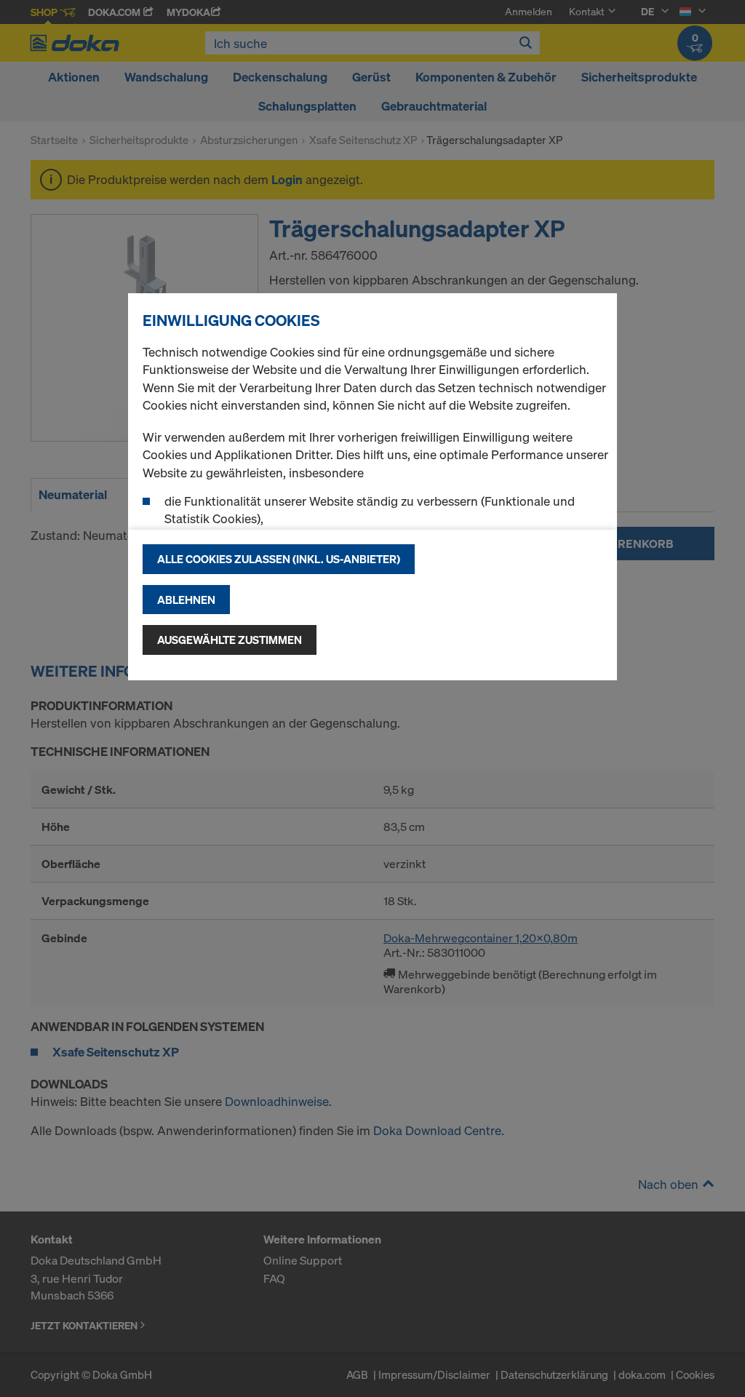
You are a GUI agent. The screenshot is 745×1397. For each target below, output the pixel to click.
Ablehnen (186, 599)
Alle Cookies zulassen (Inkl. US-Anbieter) (278, 559)
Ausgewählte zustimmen (229, 639)
